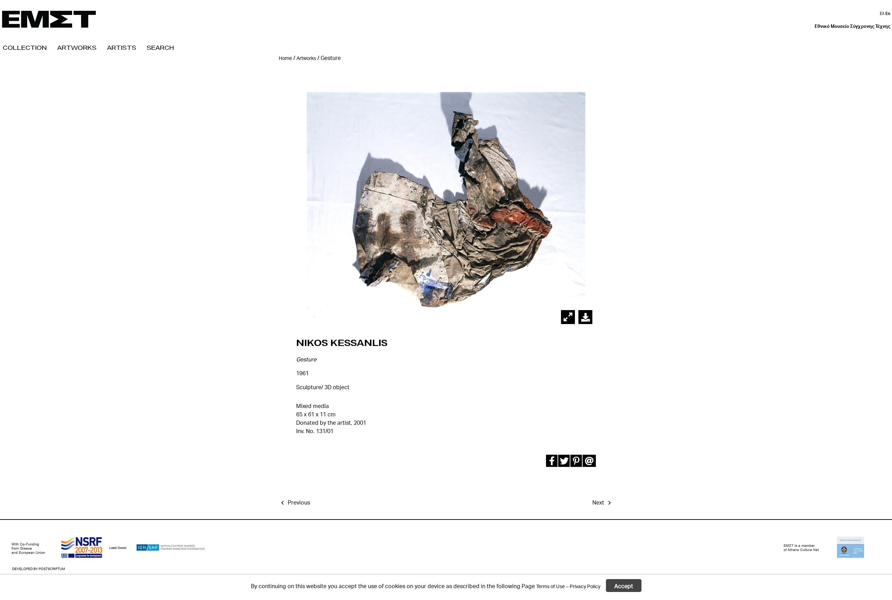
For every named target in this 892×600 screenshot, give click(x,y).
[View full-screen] (568, 317)
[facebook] (551, 462)
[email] (588, 462)
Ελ (882, 13)
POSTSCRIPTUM (52, 569)
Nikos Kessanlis (341, 342)
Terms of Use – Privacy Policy (568, 586)
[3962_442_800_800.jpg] (585, 317)
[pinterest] (576, 462)
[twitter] (564, 462)
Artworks (77, 47)
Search (160, 47)
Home (285, 58)
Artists (121, 47)
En (887, 13)
